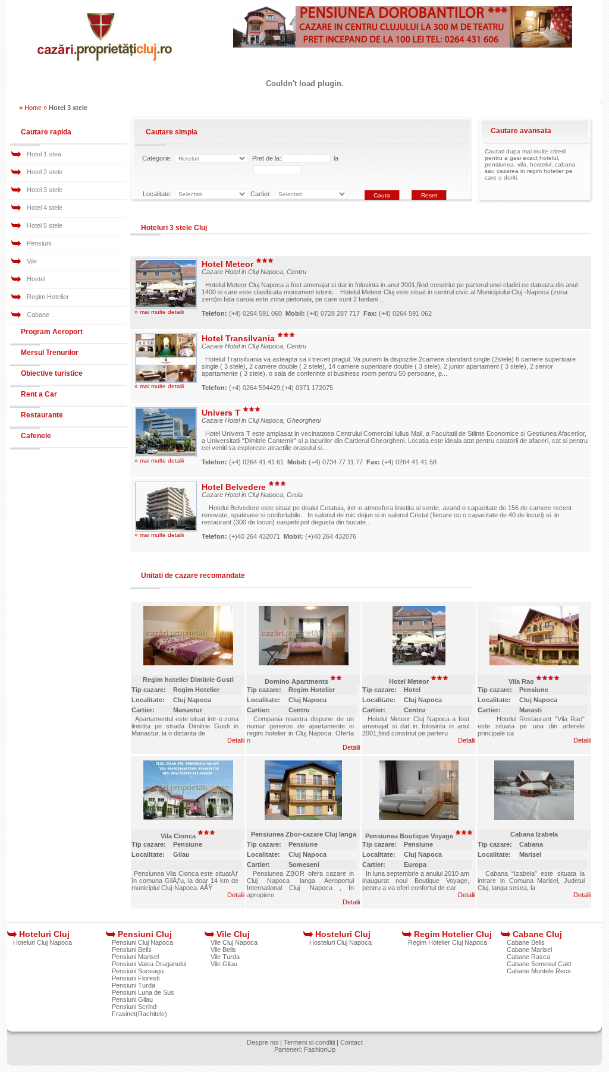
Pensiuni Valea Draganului (149, 963)
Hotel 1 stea (44, 154)
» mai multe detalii (159, 312)
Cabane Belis (526, 942)
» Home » (33, 107)
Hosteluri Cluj (343, 934)
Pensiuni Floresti (135, 978)
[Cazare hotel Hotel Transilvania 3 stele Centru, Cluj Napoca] (166, 380)
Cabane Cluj (537, 934)
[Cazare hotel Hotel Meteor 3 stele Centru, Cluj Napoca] (166, 306)
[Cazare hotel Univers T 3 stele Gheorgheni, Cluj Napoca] (166, 454)
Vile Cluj (233, 934)
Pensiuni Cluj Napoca (142, 942)
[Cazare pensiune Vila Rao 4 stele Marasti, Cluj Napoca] (534, 664)
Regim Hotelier (48, 296)
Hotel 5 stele (44, 225)
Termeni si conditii (309, 1042)
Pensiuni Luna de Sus (143, 992)
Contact (351, 1042)
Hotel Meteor (229, 264)
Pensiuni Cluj (145, 934)
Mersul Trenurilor (50, 352)
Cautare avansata (521, 131)
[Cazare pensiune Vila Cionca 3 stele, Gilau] (188, 818)
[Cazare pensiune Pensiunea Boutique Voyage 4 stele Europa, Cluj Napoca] (419, 818)
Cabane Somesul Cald (539, 963)
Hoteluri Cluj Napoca (42, 942)
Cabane (38, 314)
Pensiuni (39, 243)
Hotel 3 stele (44, 189)
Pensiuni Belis (132, 949)
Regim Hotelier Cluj (453, 934)
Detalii (235, 740)
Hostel (36, 278)
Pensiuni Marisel (135, 956)
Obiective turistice (52, 373)
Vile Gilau (224, 963)
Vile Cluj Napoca (234, 942)
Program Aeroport (52, 332)
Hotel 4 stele (44, 207)
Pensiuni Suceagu (138, 970)
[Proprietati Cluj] (105, 63)
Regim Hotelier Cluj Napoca (447, 942)
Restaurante (42, 415)
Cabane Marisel (529, 949)
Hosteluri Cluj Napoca (340, 942)
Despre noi (262, 1042)
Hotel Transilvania (239, 338)
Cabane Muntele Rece (539, 970)
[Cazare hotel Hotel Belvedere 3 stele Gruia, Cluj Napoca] (166, 529)
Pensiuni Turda (133, 985)
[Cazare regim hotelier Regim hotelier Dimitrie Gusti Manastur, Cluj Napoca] (188, 664)
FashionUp (319, 1049)
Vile (32, 261)
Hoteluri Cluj (44, 934)
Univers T (222, 412)
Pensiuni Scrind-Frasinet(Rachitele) (139, 1010)
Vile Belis (223, 949)
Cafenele (36, 436)
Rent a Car (39, 394)
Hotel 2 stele (44, 171)
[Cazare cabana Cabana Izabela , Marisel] (534, 818)
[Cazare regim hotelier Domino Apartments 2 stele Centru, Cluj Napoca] (304, 664)
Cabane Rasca (528, 956)
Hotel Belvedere (235, 487)
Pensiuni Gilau (132, 999)
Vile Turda (225, 956)
